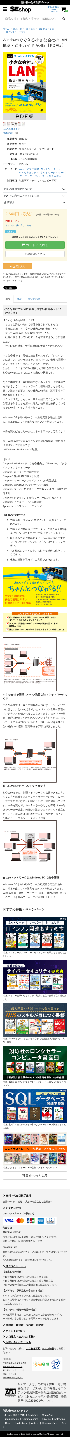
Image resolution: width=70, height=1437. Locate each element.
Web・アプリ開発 (29, 169)
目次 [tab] (19, 298)
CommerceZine (30, 1419)
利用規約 (7, 1359)
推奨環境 (9, 202)
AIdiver (35, 1423)
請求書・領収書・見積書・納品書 (24, 1324)
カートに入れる (36, 245)
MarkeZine (47, 1415)
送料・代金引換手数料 (18, 1195)
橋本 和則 (8, 132)
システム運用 (53, 176)
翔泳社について (10, 1374)
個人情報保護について (12, 1366)
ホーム (6, 29)
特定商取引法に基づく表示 (14, 1363)
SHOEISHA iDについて (13, 1378)
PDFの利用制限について (18, 189)
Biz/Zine (46, 1419)
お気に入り (18, 266)
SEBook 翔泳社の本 (14, 1415)
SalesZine (59, 1419)
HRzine (7, 1423)
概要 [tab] (8, 298)
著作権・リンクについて (13, 1370)
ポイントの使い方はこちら (18, 225)
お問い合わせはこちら (18, 1342)
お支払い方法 (13, 1208)
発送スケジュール (15, 1266)
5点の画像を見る (11, 129)
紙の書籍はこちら (35, 254)
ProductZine (21, 1423)
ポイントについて (15, 1330)
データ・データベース (32, 176)
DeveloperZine (49, 1423)
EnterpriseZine (11, 1419)
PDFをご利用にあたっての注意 (21, 195)
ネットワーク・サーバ (53, 172)
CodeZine (33, 1415)
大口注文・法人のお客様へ (20, 1336)
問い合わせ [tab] (34, 298)
